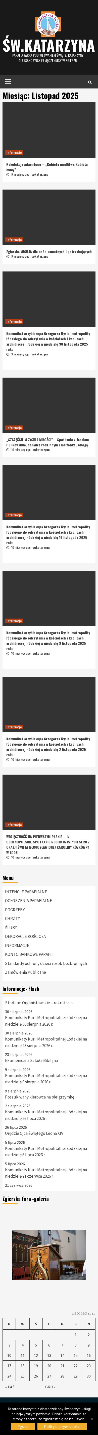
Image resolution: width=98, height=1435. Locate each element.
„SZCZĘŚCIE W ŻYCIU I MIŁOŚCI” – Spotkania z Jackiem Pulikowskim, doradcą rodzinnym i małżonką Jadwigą (47, 442)
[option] (49, 1255)
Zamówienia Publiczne (25, 972)
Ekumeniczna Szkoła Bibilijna (31, 1060)
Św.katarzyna (49, 45)
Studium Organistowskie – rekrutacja (39, 1002)
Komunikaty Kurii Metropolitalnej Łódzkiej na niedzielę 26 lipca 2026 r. (46, 1115)
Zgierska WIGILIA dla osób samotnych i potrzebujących (49, 251)
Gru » (50, 1386)
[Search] (90, 82)
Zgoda (23, 1426)
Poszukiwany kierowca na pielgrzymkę (39, 1097)
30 (89, 1376)
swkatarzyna (39, 174)
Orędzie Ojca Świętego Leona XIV (34, 1133)
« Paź (10, 1386)
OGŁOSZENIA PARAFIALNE (28, 900)
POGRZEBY (15, 909)
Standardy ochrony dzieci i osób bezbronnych (46, 963)
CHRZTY (12, 918)
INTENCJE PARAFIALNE (26, 892)
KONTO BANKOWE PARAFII (29, 954)
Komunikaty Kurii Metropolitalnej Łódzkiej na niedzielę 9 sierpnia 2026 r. (46, 1079)
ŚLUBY (11, 927)
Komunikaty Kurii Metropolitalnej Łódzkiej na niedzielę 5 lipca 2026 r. (46, 1152)
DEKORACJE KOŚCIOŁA (25, 936)
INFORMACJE (17, 945)
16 (89, 1355)
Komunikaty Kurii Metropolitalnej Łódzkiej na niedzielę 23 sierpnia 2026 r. (46, 1042)
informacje (14, 152)
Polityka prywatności (62, 1426)
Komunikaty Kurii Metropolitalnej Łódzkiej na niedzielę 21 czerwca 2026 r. (46, 1173)
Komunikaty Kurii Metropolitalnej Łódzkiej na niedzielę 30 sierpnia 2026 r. (46, 1021)
